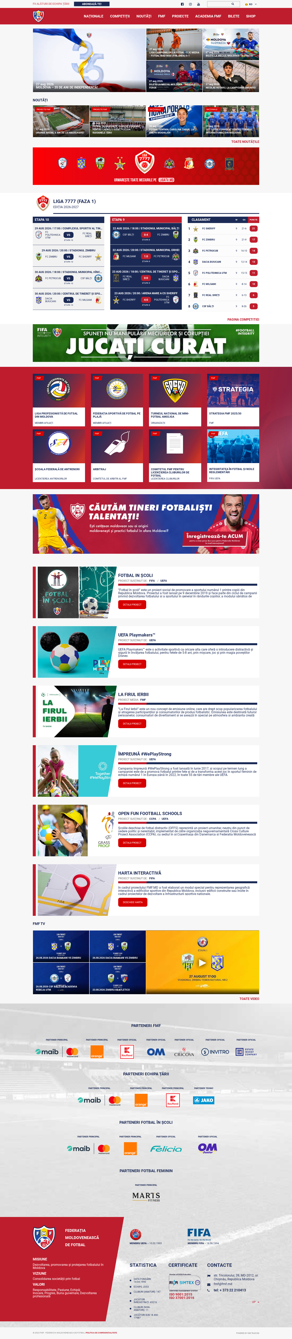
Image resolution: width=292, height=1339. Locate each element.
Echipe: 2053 (142, 1286)
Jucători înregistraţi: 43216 (146, 1301)
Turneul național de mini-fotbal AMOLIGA (170, 415)
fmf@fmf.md (223, 1284)
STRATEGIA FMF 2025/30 (225, 413)
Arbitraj (99, 469)
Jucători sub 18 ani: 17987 (146, 1316)
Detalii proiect (132, 604)
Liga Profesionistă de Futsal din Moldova (56, 415)
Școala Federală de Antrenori (57, 469)
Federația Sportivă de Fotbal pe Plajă (116, 415)
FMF (211, 423)
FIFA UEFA (214, 478)
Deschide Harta (133, 902)
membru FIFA (196, 1243)
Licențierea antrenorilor (51, 478)
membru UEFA (138, 1243)
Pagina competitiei (243, 319)
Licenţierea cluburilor (165, 478)
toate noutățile (245, 142)
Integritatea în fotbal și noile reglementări (231, 470)
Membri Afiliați (44, 423)
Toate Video (249, 999)
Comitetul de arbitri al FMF (110, 478)
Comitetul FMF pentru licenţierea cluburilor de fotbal (170, 472)
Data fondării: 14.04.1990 (142, 1280)
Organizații (158, 423)
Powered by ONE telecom (247, 1333)
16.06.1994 (213, 1243)
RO (250, 4)
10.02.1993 (155, 1243)
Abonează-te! (92, 4)
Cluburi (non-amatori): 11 (142, 1308)
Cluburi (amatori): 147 (147, 1293)
